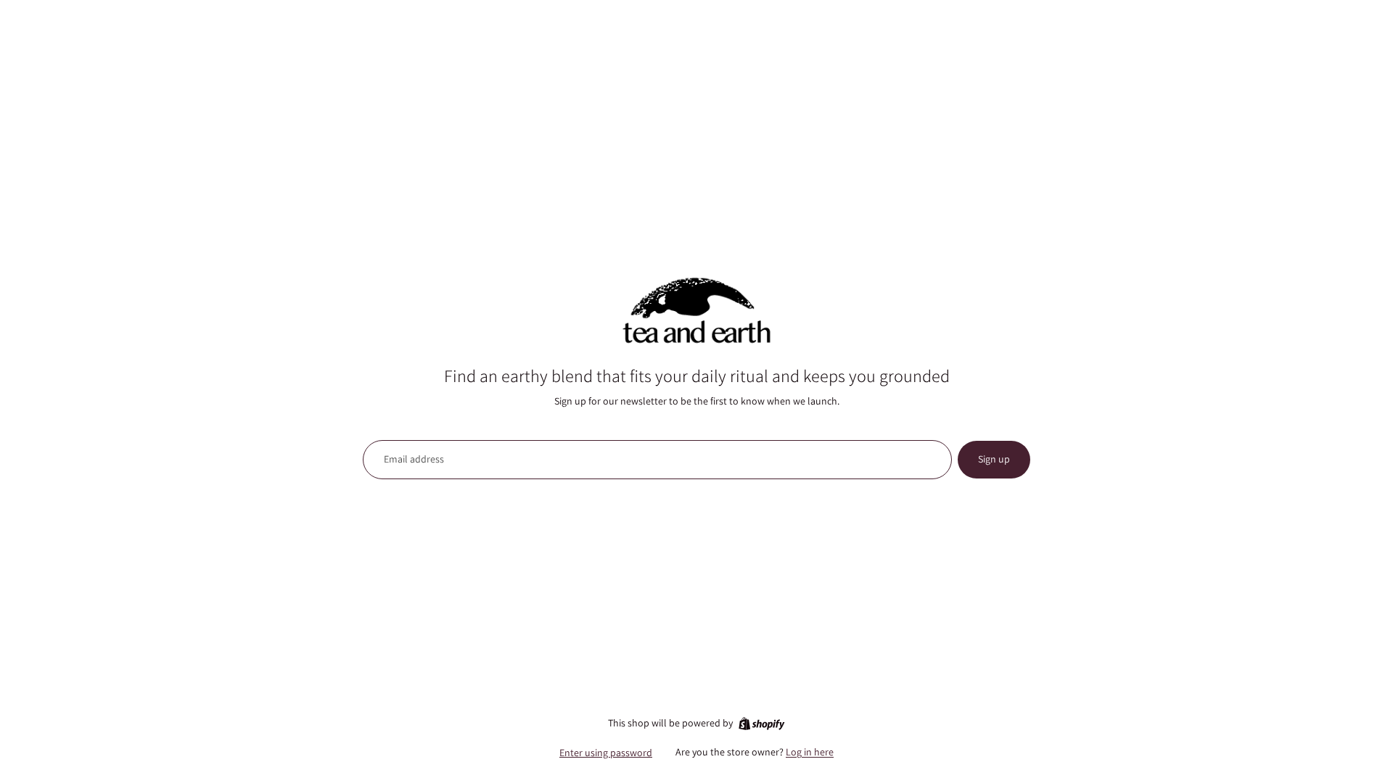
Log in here (810, 751)
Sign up (994, 458)
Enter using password (605, 752)
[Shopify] (761, 723)
